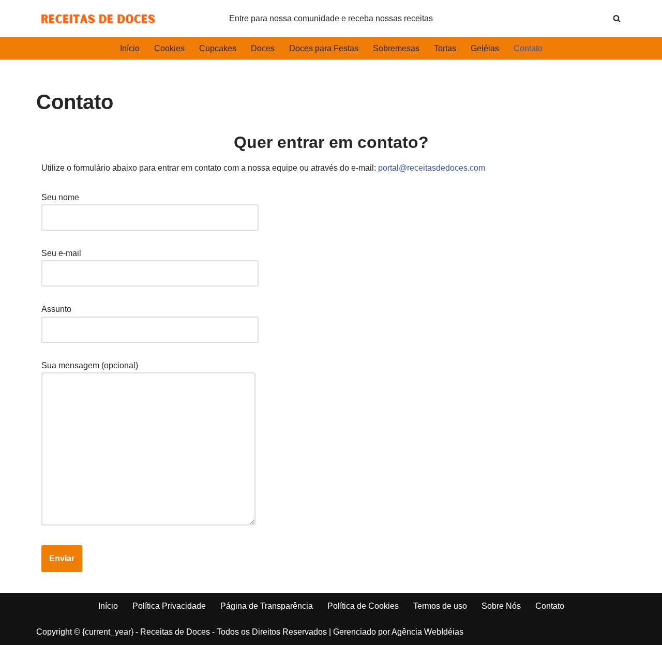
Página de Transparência (266, 606)
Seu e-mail (61, 253)
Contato (528, 48)
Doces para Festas (323, 48)
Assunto (56, 309)
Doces (263, 48)
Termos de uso (440, 606)
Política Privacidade (169, 606)
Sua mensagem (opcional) (89, 365)
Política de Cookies (363, 606)
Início (130, 48)
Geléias (485, 48)
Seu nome (60, 197)
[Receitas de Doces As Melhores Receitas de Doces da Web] (98, 18)
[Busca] (617, 18)
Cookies (169, 48)
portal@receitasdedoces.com (431, 167)
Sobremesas (396, 48)
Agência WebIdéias (427, 631)
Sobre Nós (501, 606)
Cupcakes (217, 48)
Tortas (445, 48)
